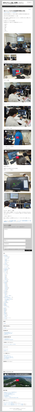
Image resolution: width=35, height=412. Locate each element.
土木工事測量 (5, 302)
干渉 (5, 261)
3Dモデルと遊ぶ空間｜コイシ (13, 3)
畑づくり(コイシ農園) (7, 295)
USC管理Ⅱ (5, 270)
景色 (5, 294)
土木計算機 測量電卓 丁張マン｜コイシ (9, 357)
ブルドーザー (6, 307)
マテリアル (6, 258)
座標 (4, 303)
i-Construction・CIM (6, 268)
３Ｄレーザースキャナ (7, 317)
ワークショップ (7, 298)
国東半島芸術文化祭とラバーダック (8, 394)
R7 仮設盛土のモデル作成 (7, 396)
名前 (5, 240)
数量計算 (5, 308)
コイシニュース (6, 349)
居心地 (6, 293)
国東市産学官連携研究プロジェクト (8, 332)
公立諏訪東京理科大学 (7, 338)
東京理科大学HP (6, 334)
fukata (6, 283)
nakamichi (6, 288)
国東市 (5, 292)
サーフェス (5, 280)
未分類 (5, 309)
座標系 (5, 304)
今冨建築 (5, 327)
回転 (5, 275)
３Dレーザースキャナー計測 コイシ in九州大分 (10, 344)
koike (5, 285)
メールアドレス (6, 243)
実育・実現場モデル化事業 (13, 220)
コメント (5, 229)
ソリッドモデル (20, 220)
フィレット (6, 257)
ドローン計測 (5, 281)
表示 (5, 263)
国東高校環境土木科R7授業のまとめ (8, 393)
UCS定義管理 (5, 269)
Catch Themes (20, 409)
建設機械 (5, 305)
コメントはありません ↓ (14, 12)
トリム (6, 266)
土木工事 (5, 301)
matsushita (6, 287)
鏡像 (5, 277)
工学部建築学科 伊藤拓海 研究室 (8, 333)
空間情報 (5, 313)
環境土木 (5, 312)
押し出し (6, 262)
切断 (5, 259)
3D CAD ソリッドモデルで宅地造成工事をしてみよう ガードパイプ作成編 (13, 403)
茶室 (5, 300)
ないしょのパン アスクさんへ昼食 (8, 402)
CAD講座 (6, 291)
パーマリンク (18, 221)
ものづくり (5, 271)
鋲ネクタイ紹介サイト (7, 358)
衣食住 (6, 296)
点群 (4, 311)
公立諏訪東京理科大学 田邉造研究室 (8, 339)
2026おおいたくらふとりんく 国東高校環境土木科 (10, 392)
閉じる (6, 278)
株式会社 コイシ (6, 350)
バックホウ (6, 306)
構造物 (5, 310)
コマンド (5, 272)
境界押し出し (6, 260)
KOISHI (8, 12)
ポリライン (6, 267)
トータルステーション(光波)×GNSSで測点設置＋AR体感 (11, 397)
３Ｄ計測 (5, 318)
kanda (6, 284)
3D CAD (5, 255)
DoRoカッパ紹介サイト (7, 355)
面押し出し (6, 279)
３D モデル (5, 315)
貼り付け (5, 314)
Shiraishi (6, 289)
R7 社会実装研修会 (6, 395)
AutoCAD (5, 264)
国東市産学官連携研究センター (25, 220)
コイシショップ (6, 348)
